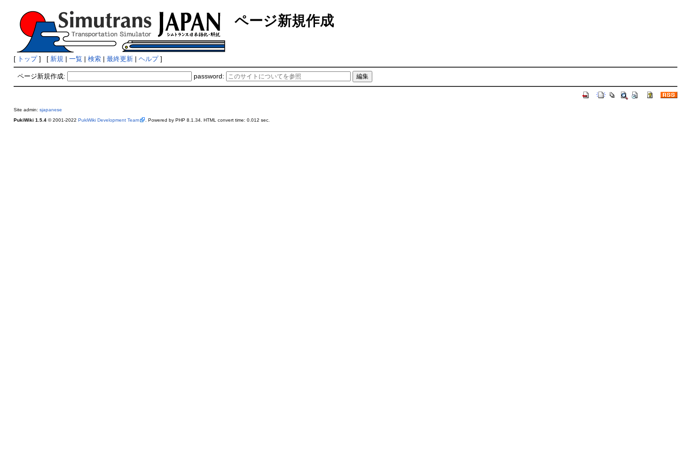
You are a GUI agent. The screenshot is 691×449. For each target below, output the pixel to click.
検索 (94, 58)
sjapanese (50, 109)
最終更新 (120, 58)
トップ (27, 58)
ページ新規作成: (41, 76)
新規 (56, 58)
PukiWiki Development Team (108, 120)
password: (209, 76)
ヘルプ (148, 58)
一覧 (75, 58)
